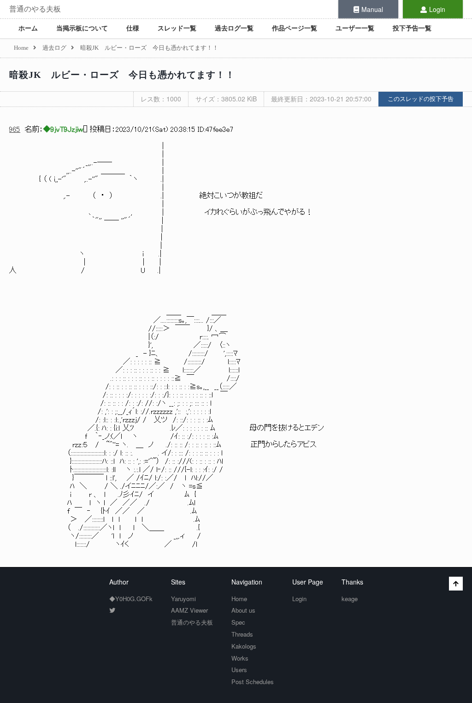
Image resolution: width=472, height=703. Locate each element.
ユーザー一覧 (355, 28)
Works (239, 658)
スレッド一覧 (177, 28)
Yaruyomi (183, 598)
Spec (238, 622)
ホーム (28, 28)
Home (239, 598)
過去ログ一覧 (234, 28)
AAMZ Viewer (189, 610)
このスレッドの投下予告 (421, 98)
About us (243, 610)
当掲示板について (82, 28)
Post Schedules (252, 681)
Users (239, 669)
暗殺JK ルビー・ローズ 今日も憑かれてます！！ (122, 75)
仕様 (132, 28)
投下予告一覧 (412, 28)
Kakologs (243, 646)
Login (437, 9)
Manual (372, 9)
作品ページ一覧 (294, 28)
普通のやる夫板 (35, 9)
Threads (242, 634)
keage (350, 598)
